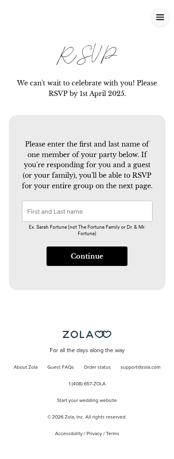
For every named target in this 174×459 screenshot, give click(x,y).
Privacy (94, 433)
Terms (112, 433)
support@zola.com (141, 367)
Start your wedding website (87, 400)
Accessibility (69, 433)
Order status (97, 367)
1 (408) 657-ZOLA (87, 384)
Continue (87, 256)
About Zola (26, 367)
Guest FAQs (60, 367)
